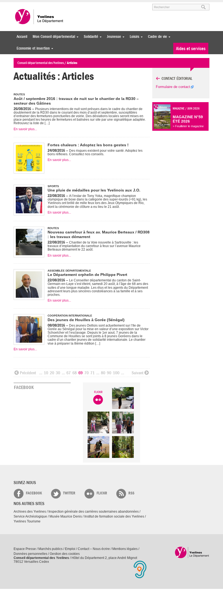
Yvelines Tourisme (27, 521)
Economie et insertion (32, 48)
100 (116, 373)
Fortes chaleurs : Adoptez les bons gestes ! (88, 145)
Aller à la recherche (77, 5)
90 (109, 373)
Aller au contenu (47, 5)
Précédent (28, 373)
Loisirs (133, 37)
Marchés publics (50, 549)
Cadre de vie (156, 37)
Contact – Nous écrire (94, 549)
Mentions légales (125, 549)
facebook (34, 493)
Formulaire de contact (173, 87)
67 (68, 373)
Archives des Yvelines (30, 511)
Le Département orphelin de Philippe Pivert (87, 274)
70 (86, 373)
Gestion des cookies (65, 554)
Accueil (22, 37)
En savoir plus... (25, 129)
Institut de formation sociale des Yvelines (114, 516)
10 (46, 373)
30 (58, 373)
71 (92, 373)
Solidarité (89, 37)
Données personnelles (30, 554)
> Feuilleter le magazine (188, 126)
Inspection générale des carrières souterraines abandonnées (93, 511)
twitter (69, 493)
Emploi (70, 549)
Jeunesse (112, 37)
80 (103, 373)
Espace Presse (25, 549)
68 (74, 373)
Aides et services (191, 48)
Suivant (137, 373)
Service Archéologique (30, 516)
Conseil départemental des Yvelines (39, 17)
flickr (102, 493)
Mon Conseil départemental (52, 37)
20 (52, 373)
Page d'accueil (192, 552)
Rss (131, 493)
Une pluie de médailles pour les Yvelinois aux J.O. (94, 190)
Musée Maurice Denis (65, 516)
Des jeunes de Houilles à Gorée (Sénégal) (86, 320)
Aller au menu (21, 5)
